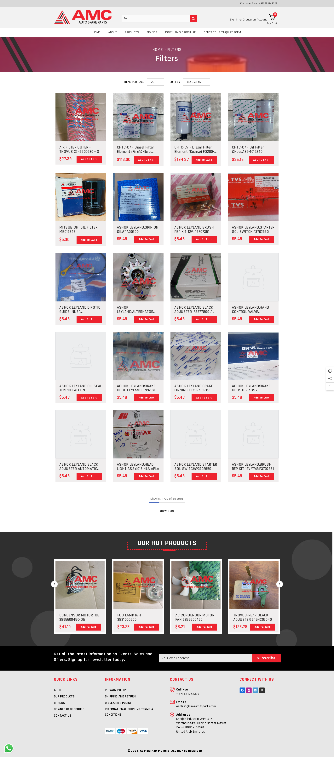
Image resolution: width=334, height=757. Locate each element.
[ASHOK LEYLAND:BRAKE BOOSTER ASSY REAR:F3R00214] (253, 356)
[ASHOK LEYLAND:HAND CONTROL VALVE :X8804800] (253, 277)
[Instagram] (249, 690)
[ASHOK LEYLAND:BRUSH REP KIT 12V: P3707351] (195, 197)
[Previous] (54, 584)
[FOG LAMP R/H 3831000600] (138, 585)
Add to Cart (89, 159)
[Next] (279, 584)
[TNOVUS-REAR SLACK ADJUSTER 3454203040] (254, 593)
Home (157, 50)
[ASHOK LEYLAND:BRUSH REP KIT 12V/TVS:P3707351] (253, 434)
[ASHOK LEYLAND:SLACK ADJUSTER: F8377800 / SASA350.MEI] (195, 277)
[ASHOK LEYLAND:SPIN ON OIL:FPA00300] (138, 199)
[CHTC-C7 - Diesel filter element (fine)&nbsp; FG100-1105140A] (138, 124)
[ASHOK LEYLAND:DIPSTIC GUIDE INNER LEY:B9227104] (80, 282)
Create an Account (255, 20)
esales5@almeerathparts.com (196, 706)
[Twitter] (262, 690)
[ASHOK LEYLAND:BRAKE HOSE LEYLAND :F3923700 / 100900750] (138, 356)
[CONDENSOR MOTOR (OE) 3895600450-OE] (80, 593)
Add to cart (146, 160)
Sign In (234, 20)
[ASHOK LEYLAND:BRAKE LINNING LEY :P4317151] (195, 356)
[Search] (159, 18)
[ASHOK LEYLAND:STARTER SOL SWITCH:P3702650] (253, 197)
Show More (166, 511)
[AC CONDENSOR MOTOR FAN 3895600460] (196, 593)
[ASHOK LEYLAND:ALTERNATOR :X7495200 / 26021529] (138, 298)
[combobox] (156, 18)
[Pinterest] (255, 690)
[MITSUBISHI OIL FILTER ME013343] (80, 197)
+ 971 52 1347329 (267, 3)
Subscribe (266, 658)
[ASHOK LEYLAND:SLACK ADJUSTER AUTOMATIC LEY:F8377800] (80, 434)
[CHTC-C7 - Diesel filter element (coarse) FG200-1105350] (195, 126)
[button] (155, 82)
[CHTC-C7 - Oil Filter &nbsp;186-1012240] (253, 126)
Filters (174, 49)
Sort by (175, 82)
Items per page (134, 82)
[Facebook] (242, 690)
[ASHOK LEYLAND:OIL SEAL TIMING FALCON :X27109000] (80, 356)
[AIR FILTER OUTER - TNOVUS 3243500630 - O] (80, 126)
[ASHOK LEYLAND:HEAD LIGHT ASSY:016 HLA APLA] (138, 438)
